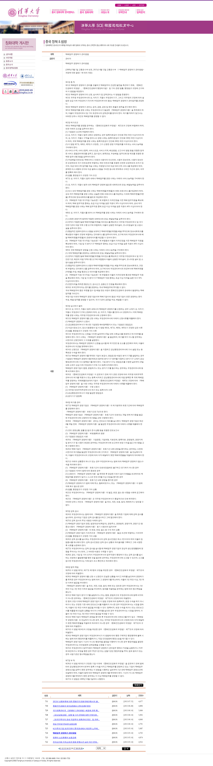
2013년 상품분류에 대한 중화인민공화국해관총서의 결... (76, 701)
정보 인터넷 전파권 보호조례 (65, 724)
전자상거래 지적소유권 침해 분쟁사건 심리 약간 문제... (75, 742)
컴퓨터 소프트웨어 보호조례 (64, 737)
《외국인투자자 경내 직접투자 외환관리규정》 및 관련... (76, 719)
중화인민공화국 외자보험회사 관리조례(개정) (72, 706)
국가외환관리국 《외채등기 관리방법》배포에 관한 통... (76, 710)
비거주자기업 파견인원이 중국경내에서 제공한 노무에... (76, 728)
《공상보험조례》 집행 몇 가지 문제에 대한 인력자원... (75, 715)
